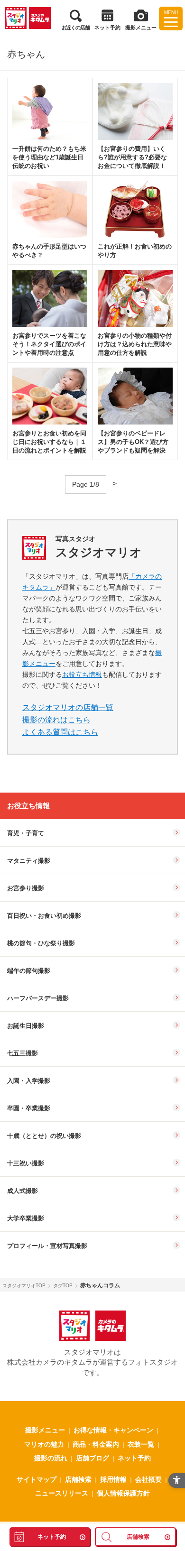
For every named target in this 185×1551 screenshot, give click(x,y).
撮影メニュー (45, 1429)
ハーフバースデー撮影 (38, 998)
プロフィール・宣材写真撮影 (47, 1245)
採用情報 (113, 1479)
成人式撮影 (22, 1190)
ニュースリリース (61, 1492)
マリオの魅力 (44, 1444)
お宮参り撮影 (25, 888)
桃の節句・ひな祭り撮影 (41, 943)
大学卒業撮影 (25, 1218)
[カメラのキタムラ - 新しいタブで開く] (40, 18)
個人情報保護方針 (123, 1492)
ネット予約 (134, 1457)
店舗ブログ (92, 1457)
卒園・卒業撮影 (28, 1108)
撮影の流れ (50, 1457)
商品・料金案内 (96, 1444)
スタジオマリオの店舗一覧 (67, 707)
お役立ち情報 (82, 674)
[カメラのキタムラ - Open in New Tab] (110, 1326)
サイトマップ (36, 1479)
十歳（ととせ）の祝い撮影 (44, 1135)
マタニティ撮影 (28, 860)
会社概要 (148, 1479)
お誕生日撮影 (25, 1025)
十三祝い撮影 (25, 1163)
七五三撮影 (22, 1053)
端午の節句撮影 (28, 970)
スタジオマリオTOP (24, 1285)
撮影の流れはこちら (56, 720)
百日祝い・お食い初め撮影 (44, 915)
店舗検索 (78, 1479)
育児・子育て (25, 833)
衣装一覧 (141, 1444)
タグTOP (63, 1285)
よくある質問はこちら (60, 732)
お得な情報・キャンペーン (113, 1429)
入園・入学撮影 (28, 1080)
